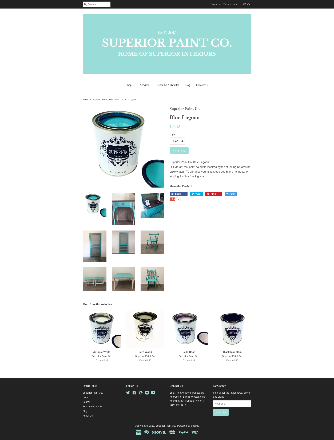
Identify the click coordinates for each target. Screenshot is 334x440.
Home (85, 99)
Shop (129, 85)
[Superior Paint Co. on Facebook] (134, 393)
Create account (230, 4)
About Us (88, 415)
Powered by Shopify (188, 425)
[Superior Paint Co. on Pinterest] (141, 393)
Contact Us (202, 85)
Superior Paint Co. (93, 392)
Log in (214, 4)
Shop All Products (92, 406)
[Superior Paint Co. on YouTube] (153, 393)
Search (86, 401)
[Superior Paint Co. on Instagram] (147, 393)
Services (145, 85)
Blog (187, 85)
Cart (249, 4)
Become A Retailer (168, 85)
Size (172, 135)
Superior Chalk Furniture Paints (106, 99)
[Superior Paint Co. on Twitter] (128, 393)
